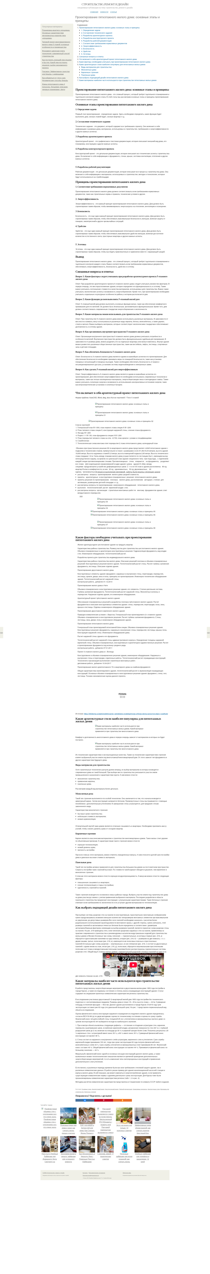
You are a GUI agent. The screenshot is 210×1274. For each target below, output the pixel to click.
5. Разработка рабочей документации (96, 40)
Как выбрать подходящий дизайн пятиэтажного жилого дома (103, 77)
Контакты (85, 1173)
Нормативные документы (140, 1089)
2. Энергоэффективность (91, 46)
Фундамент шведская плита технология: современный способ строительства (56, 53)
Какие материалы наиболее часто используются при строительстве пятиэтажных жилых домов (118, 80)
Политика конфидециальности (91, 1175)
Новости (104, 11)
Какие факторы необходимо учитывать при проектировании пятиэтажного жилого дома (114, 62)
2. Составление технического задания (96, 33)
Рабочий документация (125, 1089)
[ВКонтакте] (84, 1100)
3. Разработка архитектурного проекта (96, 35)
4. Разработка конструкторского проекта (97, 38)
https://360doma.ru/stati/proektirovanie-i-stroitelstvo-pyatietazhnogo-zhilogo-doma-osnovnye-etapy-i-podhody (126, 713)
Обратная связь (127, 1173)
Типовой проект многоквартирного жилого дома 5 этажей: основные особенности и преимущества (56, 44)
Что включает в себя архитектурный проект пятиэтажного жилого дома (108, 59)
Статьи (113, 11)
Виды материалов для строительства (96, 67)
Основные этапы (86, 1089)
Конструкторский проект (112, 1089)
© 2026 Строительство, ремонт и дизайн (53, 1173)
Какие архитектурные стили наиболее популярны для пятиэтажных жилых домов (112, 64)
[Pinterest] (103, 1100)
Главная (94, 11)
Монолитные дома (88, 69)
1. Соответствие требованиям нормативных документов (104, 43)
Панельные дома (88, 75)
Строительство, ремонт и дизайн (105, 4)
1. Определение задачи (90, 30)
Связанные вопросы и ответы (91, 56)
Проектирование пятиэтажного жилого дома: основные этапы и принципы (109, 27)
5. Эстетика (85, 54)
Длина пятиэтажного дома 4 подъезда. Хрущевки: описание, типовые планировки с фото (55, 86)
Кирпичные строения (89, 72)
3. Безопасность (87, 48)
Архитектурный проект (98, 1089)
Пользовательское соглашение (97, 1173)
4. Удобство (86, 51)
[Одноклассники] (122, 1100)
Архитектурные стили (154, 1089)
